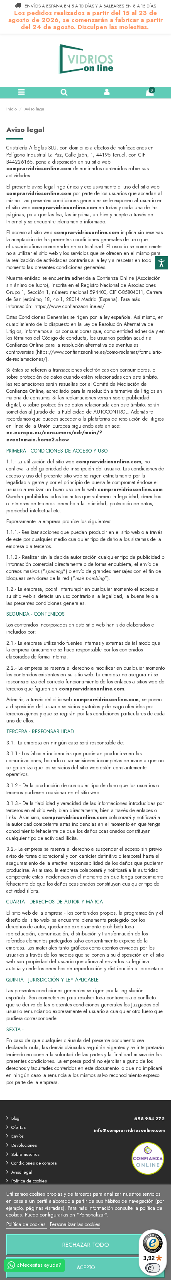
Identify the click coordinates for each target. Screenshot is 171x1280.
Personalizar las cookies (75, 1224)
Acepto (86, 1267)
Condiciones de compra (34, 1163)
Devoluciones (24, 1145)
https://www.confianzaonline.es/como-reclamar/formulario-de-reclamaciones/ (84, 355)
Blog (15, 1118)
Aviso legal (21, 1172)
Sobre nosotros (25, 1154)
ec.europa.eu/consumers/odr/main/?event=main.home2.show (54, 436)
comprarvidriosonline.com (38, 168)
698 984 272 (149, 1118)
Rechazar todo (85, 1245)
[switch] (152, 1268)
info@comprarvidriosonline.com (129, 1130)
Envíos (17, 1136)
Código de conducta (64, 338)
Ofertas (18, 1127)
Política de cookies (29, 1180)
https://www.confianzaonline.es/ (69, 306)
